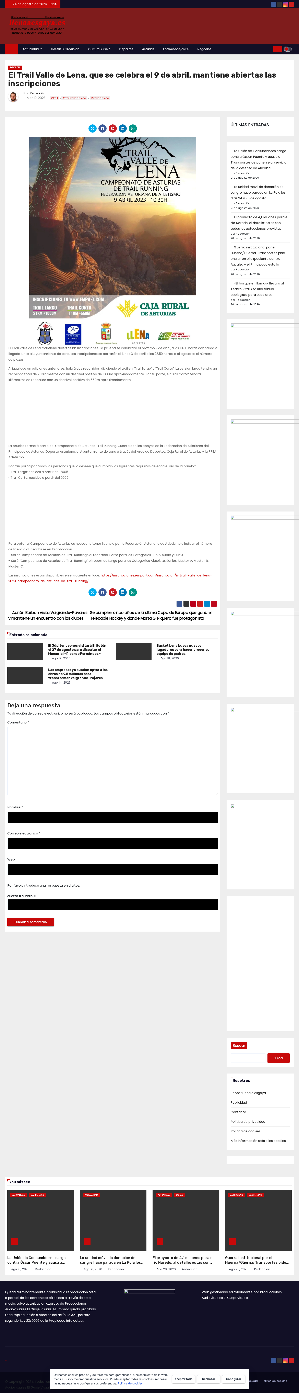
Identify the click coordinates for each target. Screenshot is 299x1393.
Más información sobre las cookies (258, 1140)
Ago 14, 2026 (61, 683)
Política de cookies (246, 1131)
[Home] (11, 49)
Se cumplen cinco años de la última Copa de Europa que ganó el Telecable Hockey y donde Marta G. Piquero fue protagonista (151, 615)
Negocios (204, 49)
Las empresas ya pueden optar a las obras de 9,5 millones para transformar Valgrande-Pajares (78, 674)
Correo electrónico (23, 833)
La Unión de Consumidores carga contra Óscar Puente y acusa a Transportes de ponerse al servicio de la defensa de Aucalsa (38, 1265)
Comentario (18, 722)
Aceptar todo (184, 1379)
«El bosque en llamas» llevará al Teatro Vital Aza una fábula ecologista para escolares (257, 289)
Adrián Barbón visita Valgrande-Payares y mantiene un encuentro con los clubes (47, 615)
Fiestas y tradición (65, 49)
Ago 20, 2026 (166, 1269)
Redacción (37, 93)
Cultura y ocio (99, 49)
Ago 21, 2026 (20, 1269)
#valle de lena (100, 98)
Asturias (148, 49)
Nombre (15, 807)
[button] (269, 49)
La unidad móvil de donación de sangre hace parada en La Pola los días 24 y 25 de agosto (258, 192)
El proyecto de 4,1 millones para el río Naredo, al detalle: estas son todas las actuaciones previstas (259, 223)
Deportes (126, 49)
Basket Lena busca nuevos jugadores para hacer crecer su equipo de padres (183, 650)
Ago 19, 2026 (61, 658)
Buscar (239, 1045)
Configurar (233, 1379)
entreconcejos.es (176, 49)
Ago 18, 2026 (169, 658)
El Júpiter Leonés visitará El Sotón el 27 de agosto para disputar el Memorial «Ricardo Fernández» (77, 650)
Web (11, 859)
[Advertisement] (112, 414)
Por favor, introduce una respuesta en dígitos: (43, 885)
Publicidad (239, 1102)
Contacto (238, 1112)
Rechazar (208, 1379)
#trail (54, 98)
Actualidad (31, 49)
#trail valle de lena (74, 98)
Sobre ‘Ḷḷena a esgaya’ (249, 1093)
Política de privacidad (248, 1121)
